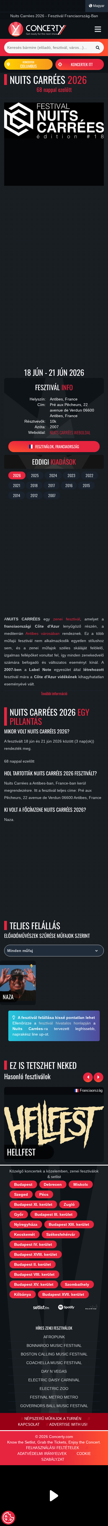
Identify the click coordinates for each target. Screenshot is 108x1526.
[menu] (98, 29)
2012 (34, 495)
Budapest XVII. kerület (63, 1294)
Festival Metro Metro (54, 1397)
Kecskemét (24, 1234)
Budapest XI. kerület (33, 1204)
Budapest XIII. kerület (69, 1224)
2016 (69, 485)
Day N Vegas (54, 1371)
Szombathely (77, 1284)
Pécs (43, 1194)
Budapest (23, 1184)
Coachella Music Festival (54, 1362)
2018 (34, 485)
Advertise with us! (68, 1425)
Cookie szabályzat (66, 1457)
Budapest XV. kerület (33, 1284)
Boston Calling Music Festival (54, 1354)
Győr (18, 1214)
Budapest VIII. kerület (34, 1274)
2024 (53, 475)
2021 (16, 485)
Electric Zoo (54, 1388)
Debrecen (53, 1184)
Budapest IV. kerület (33, 1244)
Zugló (69, 1204)
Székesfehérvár (60, 1234)
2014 (16, 495)
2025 (35, 475)
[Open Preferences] (8, 1518)
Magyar (98, 6)
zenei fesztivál (66, 619)
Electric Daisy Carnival (54, 1380)
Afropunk (54, 1337)
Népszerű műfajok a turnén (52, 1419)
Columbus (28, 64)
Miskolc (80, 1184)
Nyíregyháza (25, 1224)
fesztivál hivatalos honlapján (65, 1023)
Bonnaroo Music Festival (54, 1345)
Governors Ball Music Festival (54, 1406)
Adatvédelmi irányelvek (42, 1454)
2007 (51, 495)
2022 (89, 475)
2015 (86, 485)
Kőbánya (22, 1294)
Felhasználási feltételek (52, 1448)
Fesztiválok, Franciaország (56, 446)
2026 (17, 475)
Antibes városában (42, 633)
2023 (71, 475)
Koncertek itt (82, 64)
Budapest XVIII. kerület (35, 1254)
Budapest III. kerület (54, 1214)
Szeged (21, 1194)
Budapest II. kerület (32, 1264)
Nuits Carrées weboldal (70, 432)
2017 (51, 485)
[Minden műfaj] (54, 950)
